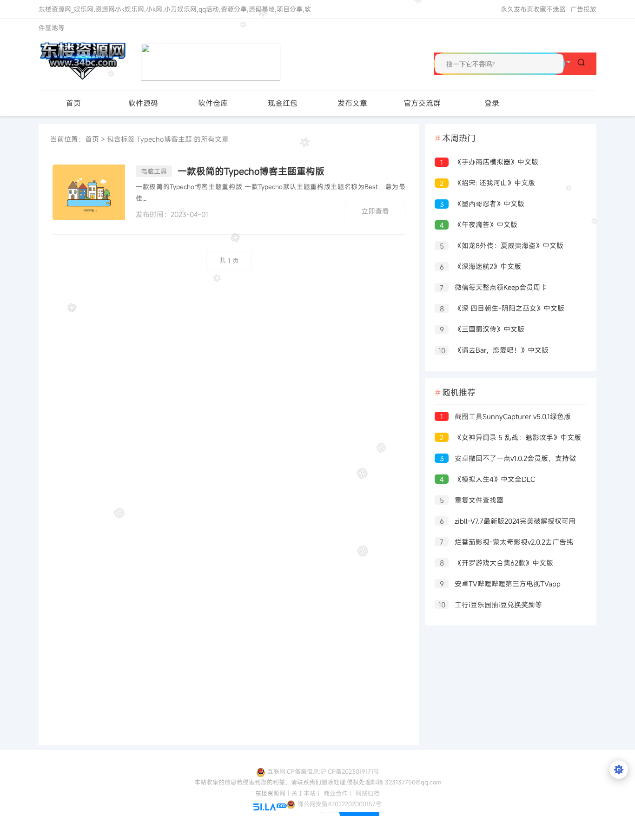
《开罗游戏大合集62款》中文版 (497, 563)
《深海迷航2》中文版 (481, 266)
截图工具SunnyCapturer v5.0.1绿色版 (505, 416)
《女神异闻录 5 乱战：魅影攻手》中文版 (510, 437)
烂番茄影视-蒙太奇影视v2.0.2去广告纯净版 (504, 543)
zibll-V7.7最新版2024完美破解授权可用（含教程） (505, 522)
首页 (73, 103)
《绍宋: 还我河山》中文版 (487, 183)
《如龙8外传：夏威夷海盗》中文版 (502, 245)
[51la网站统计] (270, 806)
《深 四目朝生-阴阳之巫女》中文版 (502, 308)
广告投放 (583, 9)
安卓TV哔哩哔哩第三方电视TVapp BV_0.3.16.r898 (498, 585)
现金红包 (283, 103)
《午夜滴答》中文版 (479, 225)
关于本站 (303, 793)
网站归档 (368, 793)
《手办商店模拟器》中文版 (489, 162)
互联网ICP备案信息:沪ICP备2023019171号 (323, 771)
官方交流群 (422, 103)
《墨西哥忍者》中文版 (482, 204)
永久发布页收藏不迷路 (533, 9)
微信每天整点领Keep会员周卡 (493, 287)
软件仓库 (213, 103)
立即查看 (375, 211)
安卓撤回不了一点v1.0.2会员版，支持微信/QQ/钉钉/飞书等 (505, 459)
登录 (491, 103)
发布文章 (352, 103)
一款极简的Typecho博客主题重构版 (232, 171)
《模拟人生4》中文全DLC (488, 479)
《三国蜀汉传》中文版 (482, 329)
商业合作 (336, 793)
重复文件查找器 (472, 500)
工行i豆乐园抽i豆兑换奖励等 (490, 605)
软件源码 (143, 103)
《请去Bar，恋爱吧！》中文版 (493, 350)
